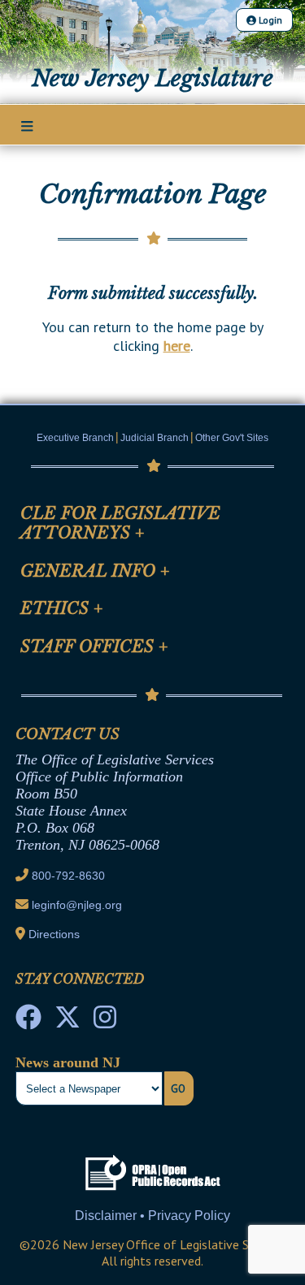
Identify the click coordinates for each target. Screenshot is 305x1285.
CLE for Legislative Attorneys (120, 523)
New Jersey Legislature (152, 78)
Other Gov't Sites (231, 437)
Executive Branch (75, 437)
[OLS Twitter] (67, 1022)
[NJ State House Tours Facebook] (28, 1022)
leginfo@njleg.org (77, 904)
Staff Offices (94, 646)
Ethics (61, 608)
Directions (54, 934)
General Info (95, 571)
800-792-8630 (68, 875)
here (176, 345)
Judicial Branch (154, 437)
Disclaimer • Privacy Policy (152, 1215)
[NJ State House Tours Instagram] (105, 1022)
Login (269, 20)
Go (178, 1088)
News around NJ (67, 1062)
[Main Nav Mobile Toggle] (27, 126)
